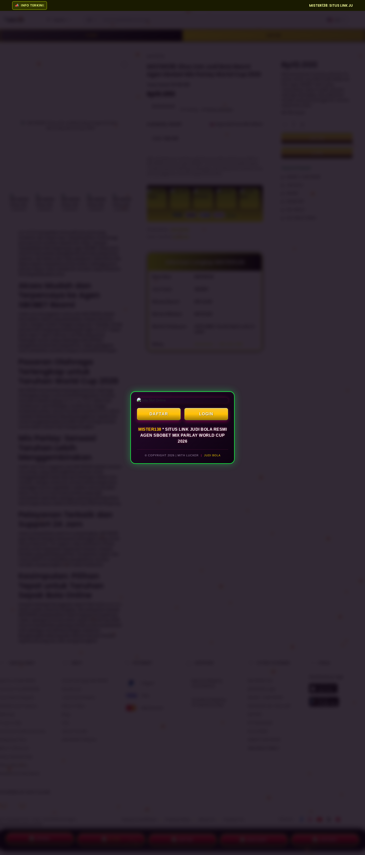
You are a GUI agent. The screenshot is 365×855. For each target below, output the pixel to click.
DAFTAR (158, 414)
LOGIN (206, 414)
